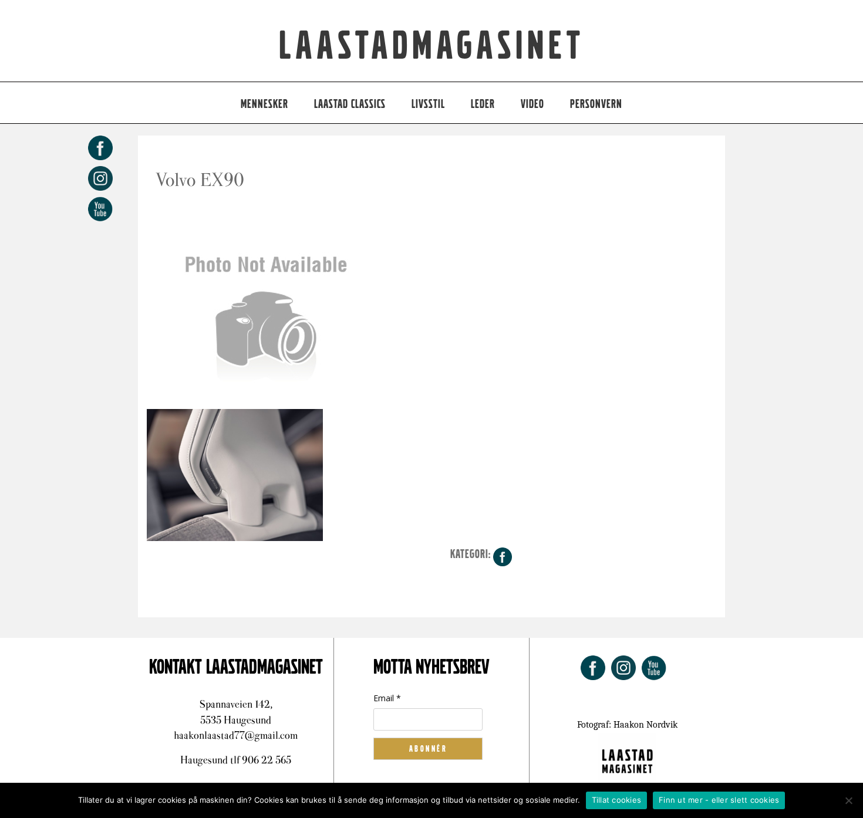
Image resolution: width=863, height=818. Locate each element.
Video (532, 104)
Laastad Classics (350, 104)
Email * (387, 698)
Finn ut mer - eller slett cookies (719, 800)
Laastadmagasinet (432, 46)
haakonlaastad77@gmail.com (236, 735)
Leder (483, 104)
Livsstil (428, 104)
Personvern (596, 104)
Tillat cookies (617, 800)
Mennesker (264, 104)
